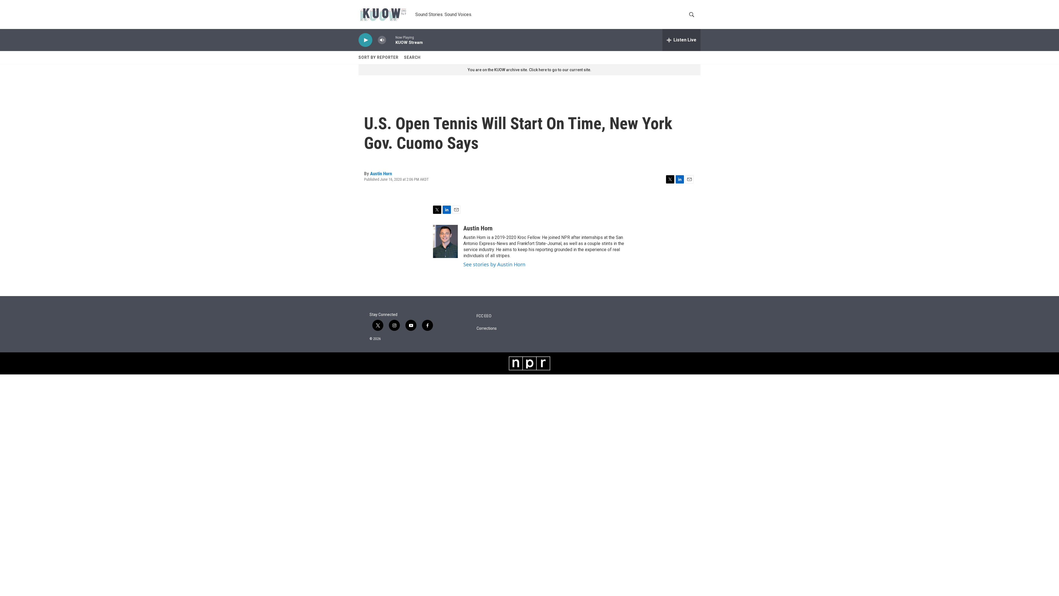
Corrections (487, 328)
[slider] (391, 40)
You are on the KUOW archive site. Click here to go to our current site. (529, 70)
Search (412, 57)
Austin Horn (381, 173)
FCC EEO (484, 316)
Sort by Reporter (379, 57)
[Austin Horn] (445, 241)
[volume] (382, 40)
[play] (365, 40)
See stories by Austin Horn (494, 264)
